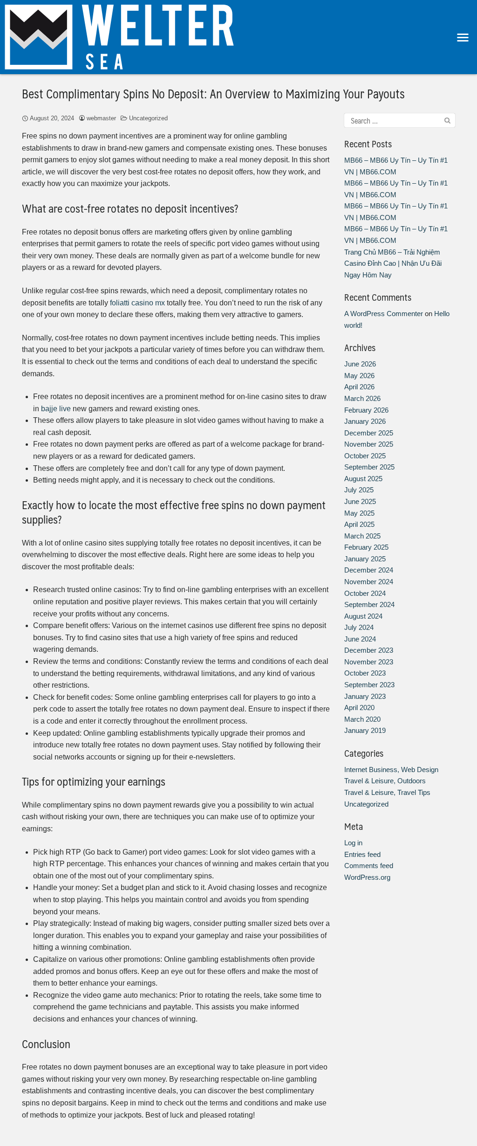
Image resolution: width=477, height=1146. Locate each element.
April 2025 (359, 524)
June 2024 (360, 639)
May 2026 (359, 376)
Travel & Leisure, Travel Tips (387, 792)
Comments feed (368, 866)
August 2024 (363, 616)
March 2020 (362, 719)
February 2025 (366, 547)
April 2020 (359, 707)
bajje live (56, 409)
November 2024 (368, 582)
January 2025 (365, 559)
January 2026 (365, 421)
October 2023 (365, 673)
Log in (353, 843)
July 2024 (359, 627)
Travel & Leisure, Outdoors (385, 781)
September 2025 (369, 467)
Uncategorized (148, 118)
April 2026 (359, 387)
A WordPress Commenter (383, 314)
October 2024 (365, 593)
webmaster (101, 118)
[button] (463, 37)
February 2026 (366, 410)
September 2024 (369, 604)
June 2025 (360, 501)
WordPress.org (367, 877)
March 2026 (362, 398)
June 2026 (360, 364)
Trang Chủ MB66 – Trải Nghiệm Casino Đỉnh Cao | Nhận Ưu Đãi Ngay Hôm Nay (393, 263)
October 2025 (365, 456)
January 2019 (365, 730)
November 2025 (368, 444)
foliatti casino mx (137, 303)
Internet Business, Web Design (391, 769)
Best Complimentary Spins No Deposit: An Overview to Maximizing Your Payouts (213, 93)
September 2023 (369, 685)
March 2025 (362, 536)
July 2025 (359, 490)
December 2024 (368, 570)
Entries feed (362, 854)
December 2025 (368, 433)
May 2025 (359, 513)
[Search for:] (399, 120)
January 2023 (365, 696)
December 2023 (368, 650)
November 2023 (368, 662)
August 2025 (363, 479)
